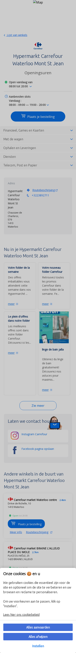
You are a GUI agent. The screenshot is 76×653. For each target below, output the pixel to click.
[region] (38, 610)
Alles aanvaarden (38, 627)
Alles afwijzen (38, 636)
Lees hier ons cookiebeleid (21, 614)
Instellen (38, 646)
